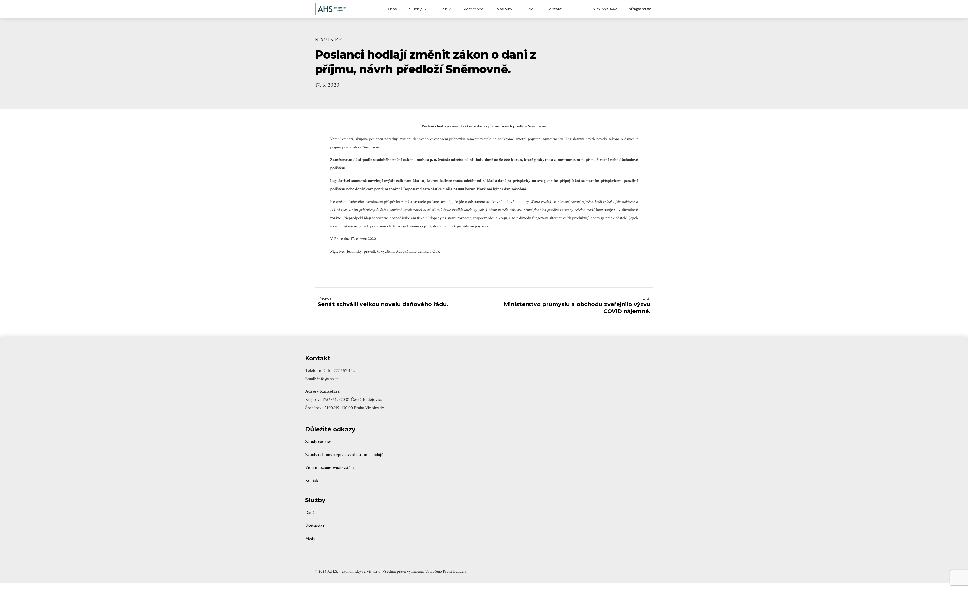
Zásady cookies (318, 441)
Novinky (329, 39)
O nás (391, 9)
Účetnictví (314, 525)
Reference (473, 9)
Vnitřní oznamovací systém (329, 467)
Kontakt (554, 9)
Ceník (445, 9)
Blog (529, 9)
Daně (310, 512)
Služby (415, 9)
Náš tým (504, 9)
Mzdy (310, 538)
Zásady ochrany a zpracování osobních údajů (344, 455)
